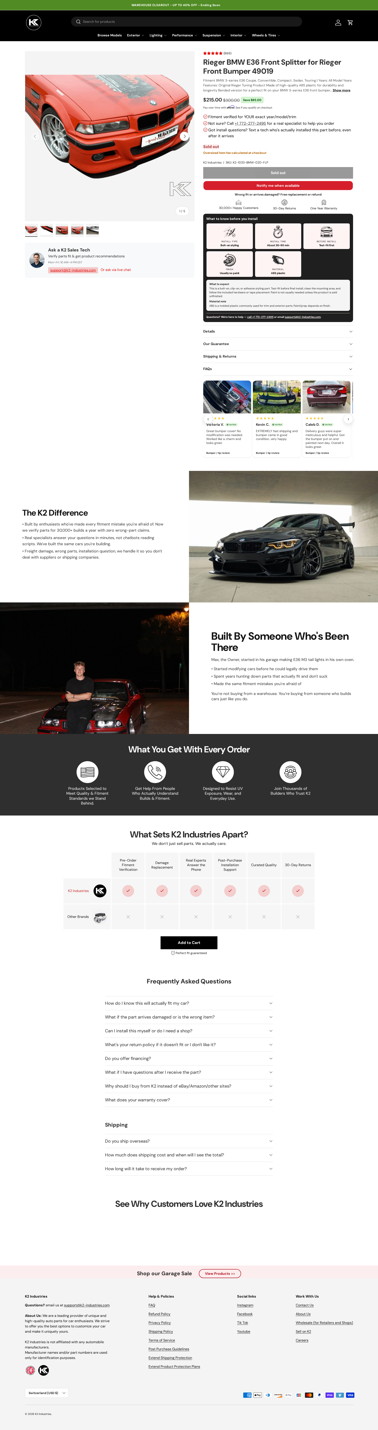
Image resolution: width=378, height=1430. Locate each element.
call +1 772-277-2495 (260, 317)
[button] (350, 22)
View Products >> (220, 1273)
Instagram (245, 1305)
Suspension (212, 35)
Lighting (156, 35)
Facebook (245, 1314)
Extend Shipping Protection (170, 1357)
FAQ (152, 1305)
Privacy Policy (160, 1322)
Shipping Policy (161, 1331)
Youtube (243, 1331)
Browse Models (110, 35)
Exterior (133, 35)
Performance (182, 35)
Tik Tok (242, 1322)
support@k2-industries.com (73, 270)
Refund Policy (159, 1314)
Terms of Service (162, 1340)
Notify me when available (278, 185)
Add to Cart (189, 942)
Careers (302, 1340)
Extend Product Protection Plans (174, 1366)
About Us (303, 1314)
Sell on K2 (303, 1331)
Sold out (278, 172)
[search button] (76, 22)
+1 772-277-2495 (250, 123)
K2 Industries (212, 162)
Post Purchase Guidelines (169, 1349)
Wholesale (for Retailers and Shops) (324, 1322)
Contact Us (305, 1305)
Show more (341, 90)
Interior (236, 35)
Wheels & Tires (264, 35)
